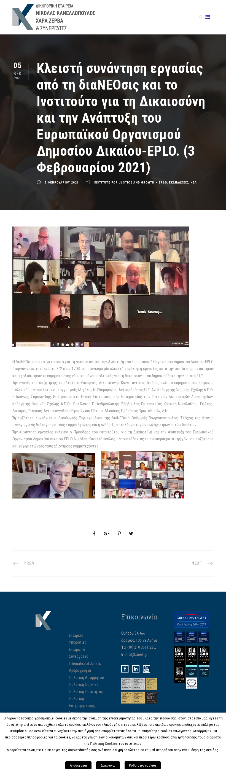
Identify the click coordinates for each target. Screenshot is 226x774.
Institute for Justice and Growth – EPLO (130, 182)
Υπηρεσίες (78, 642)
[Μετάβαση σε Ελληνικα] (207, 17)
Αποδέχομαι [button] (78, 765)
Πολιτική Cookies (83, 684)
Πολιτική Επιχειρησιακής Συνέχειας (82, 705)
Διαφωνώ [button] (108, 765)
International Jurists (85, 663)
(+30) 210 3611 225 (140, 647)
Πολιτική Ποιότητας (86, 691)
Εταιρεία (76, 635)
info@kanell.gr (136, 654)
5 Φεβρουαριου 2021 (62, 182)
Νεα (193, 182)
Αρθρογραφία (80, 670)
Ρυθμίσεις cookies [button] (142, 765)
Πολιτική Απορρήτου (86, 677)
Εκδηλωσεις (178, 182)
